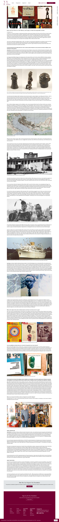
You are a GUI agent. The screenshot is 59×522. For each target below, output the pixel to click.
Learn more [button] (39, 520)
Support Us (29, 486)
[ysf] (7, 2)
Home (11, 508)
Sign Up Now (29, 499)
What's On (31, 513)
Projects (11, 511)
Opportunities (19, 510)
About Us (24, 515)
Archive (18, 511)
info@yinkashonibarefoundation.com (43, 510)
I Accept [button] (56, 520)
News (11, 510)
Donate (18, 508)
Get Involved (32, 515)
